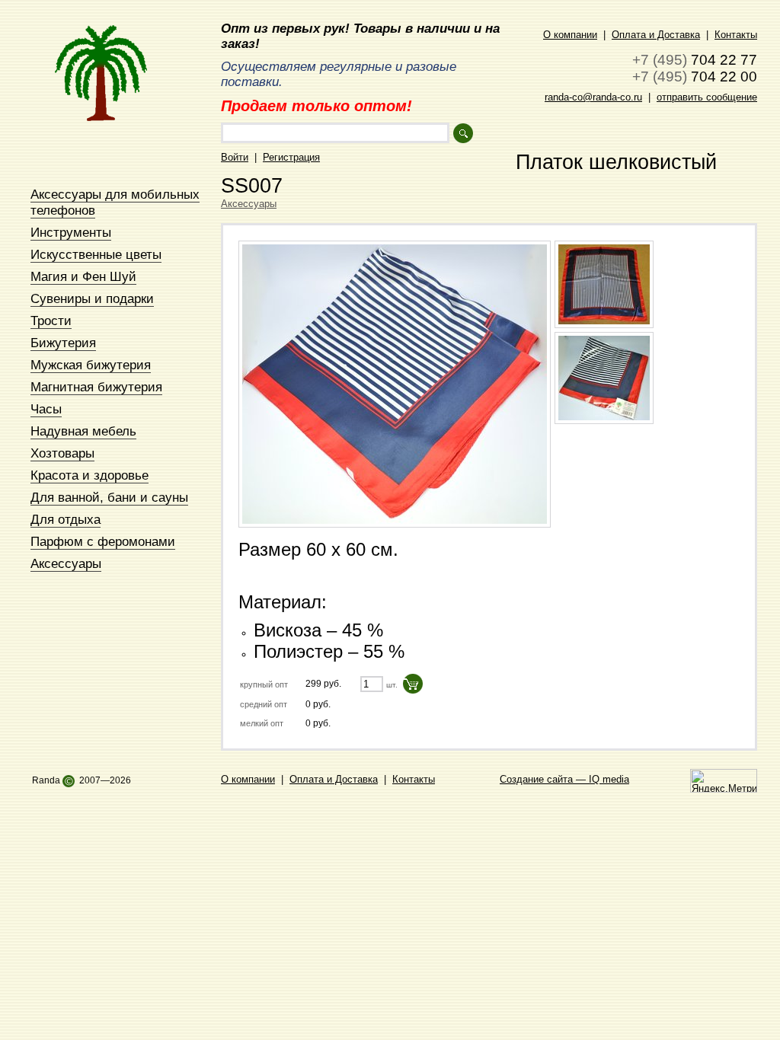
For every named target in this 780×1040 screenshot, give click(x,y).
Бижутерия (63, 342)
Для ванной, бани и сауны (109, 497)
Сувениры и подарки (92, 298)
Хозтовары (62, 453)
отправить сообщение (707, 97)
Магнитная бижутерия (96, 386)
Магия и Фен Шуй (83, 276)
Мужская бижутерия (90, 364)
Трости (51, 320)
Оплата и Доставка (656, 34)
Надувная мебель (83, 431)
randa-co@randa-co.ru (593, 97)
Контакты (735, 34)
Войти (234, 157)
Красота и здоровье (89, 475)
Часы (46, 408)
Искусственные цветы (95, 254)
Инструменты (70, 232)
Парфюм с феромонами (102, 541)
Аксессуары (65, 563)
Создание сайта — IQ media (564, 779)
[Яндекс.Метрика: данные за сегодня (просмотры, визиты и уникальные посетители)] (723, 781)
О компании (570, 34)
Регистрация (291, 157)
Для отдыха (65, 519)
